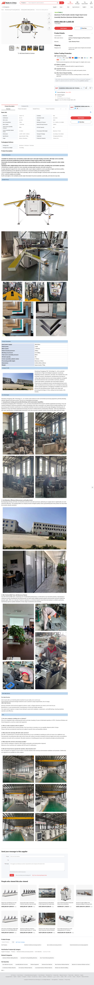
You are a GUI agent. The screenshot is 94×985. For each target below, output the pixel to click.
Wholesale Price (49, 975)
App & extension (75, 7)
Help (68, 7)
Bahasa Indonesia (85, 976)
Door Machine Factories (7, 964)
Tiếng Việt (78, 976)
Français (29, 976)
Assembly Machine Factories (21, 964)
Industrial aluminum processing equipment (79, 945)
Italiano (40, 976)
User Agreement (55, 979)
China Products (20, 975)
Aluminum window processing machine (32, 945)
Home (2, 9)
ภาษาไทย (69, 976)
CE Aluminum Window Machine (9, 967)
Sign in (91, 3)
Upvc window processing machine (54, 945)
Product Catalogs (21, 942)
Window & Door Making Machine (42, 9)
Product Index (70, 975)
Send (12, 875)
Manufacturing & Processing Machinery (12, 9)
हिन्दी (65, 976)
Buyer (61, 7)
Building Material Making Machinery (28, 9)
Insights (81, 975)
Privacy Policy (67, 979)
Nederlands (49, 976)
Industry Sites (55, 975)
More (2, 970)
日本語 (62, 976)
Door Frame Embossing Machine (47, 957)
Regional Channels (63, 975)
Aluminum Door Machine (47, 964)
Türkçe (74, 976)
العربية (54, 976)
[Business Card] (90, 112)
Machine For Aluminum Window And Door (81, 964)
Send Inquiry (63, 28)
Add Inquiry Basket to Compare (27, 53)
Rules (92, 7)
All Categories (6, 7)
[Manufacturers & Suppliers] (8, 2)
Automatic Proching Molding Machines (29, 957)
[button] (63, 109)
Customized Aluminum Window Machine (43, 967)
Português (24, 976)
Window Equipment (35, 964)
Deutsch (44, 976)
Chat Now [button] (84, 28)
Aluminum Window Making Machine (10, 957)
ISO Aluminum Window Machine (25, 967)
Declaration (61, 979)
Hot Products (4, 945)
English (14, 976)
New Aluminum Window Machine (62, 964)
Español (19, 976)
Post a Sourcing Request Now (39, 875)
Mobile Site (77, 975)
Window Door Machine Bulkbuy (61, 967)
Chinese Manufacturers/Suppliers (30, 975)
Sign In (56, 99)
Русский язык (34, 976)
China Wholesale (41, 975)
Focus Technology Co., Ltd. (38, 979)
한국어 (58, 976)
